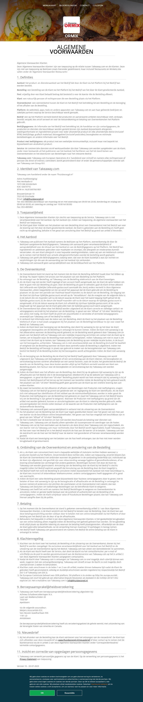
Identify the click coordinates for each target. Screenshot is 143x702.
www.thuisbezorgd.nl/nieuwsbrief (74, 640)
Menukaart (49, 5)
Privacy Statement (28, 659)
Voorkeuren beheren (99, 684)
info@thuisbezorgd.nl (33, 199)
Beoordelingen (68, 5)
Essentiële (70, 693)
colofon (98, 5)
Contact (85, 5)
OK (42, 693)
